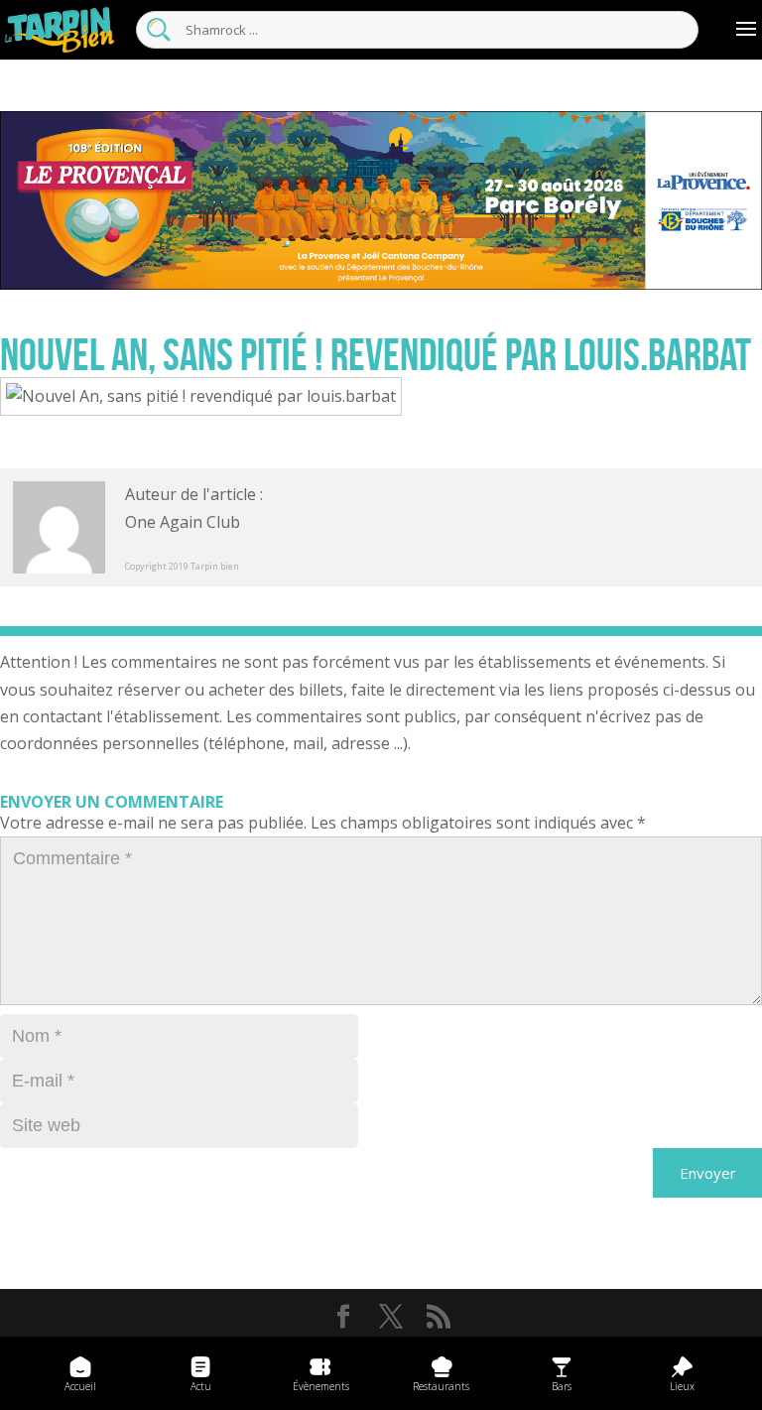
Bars (562, 1386)
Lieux (682, 1386)
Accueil (80, 1386)
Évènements (321, 1386)
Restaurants (441, 1386)
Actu (200, 1386)
